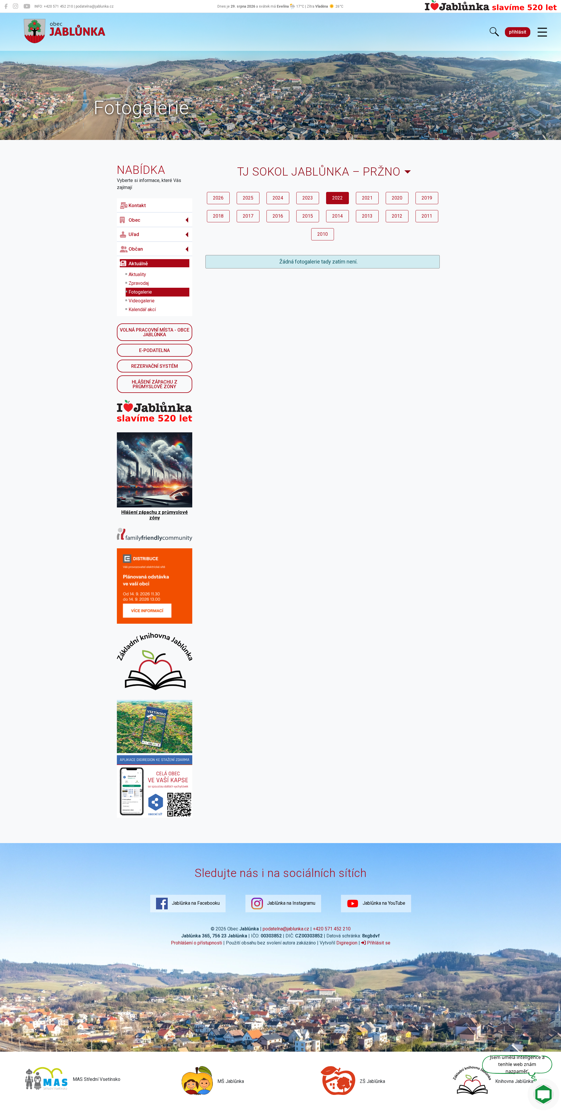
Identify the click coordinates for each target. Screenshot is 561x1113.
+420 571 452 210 (332, 929)
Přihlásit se (378, 943)
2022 (337, 198)
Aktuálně (138, 263)
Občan (136, 249)
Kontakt (137, 205)
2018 (218, 216)
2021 (367, 198)
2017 (248, 216)
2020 (397, 198)
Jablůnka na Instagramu (290, 903)
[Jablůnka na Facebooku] (6, 6)
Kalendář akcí (142, 309)
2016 (278, 216)
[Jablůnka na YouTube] (26, 6)
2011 (427, 216)
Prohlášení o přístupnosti (196, 943)
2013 (367, 216)
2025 (248, 198)
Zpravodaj (139, 283)
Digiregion (346, 943)
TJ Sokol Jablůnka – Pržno (319, 171)
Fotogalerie (140, 292)
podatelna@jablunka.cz (286, 929)
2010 (322, 234)
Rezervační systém (154, 366)
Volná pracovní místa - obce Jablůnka (154, 332)
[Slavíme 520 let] (491, 9)
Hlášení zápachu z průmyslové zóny (154, 384)
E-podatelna (154, 350)
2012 (397, 216)
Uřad (134, 234)
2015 (307, 216)
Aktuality (137, 274)
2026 (218, 198)
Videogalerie (142, 301)
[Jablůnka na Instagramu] (15, 6)
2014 (337, 216)
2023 (307, 198)
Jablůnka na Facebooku (195, 903)
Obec (134, 220)
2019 (427, 198)
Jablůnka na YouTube (383, 903)
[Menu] (542, 32)
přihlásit (517, 32)
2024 (278, 198)
